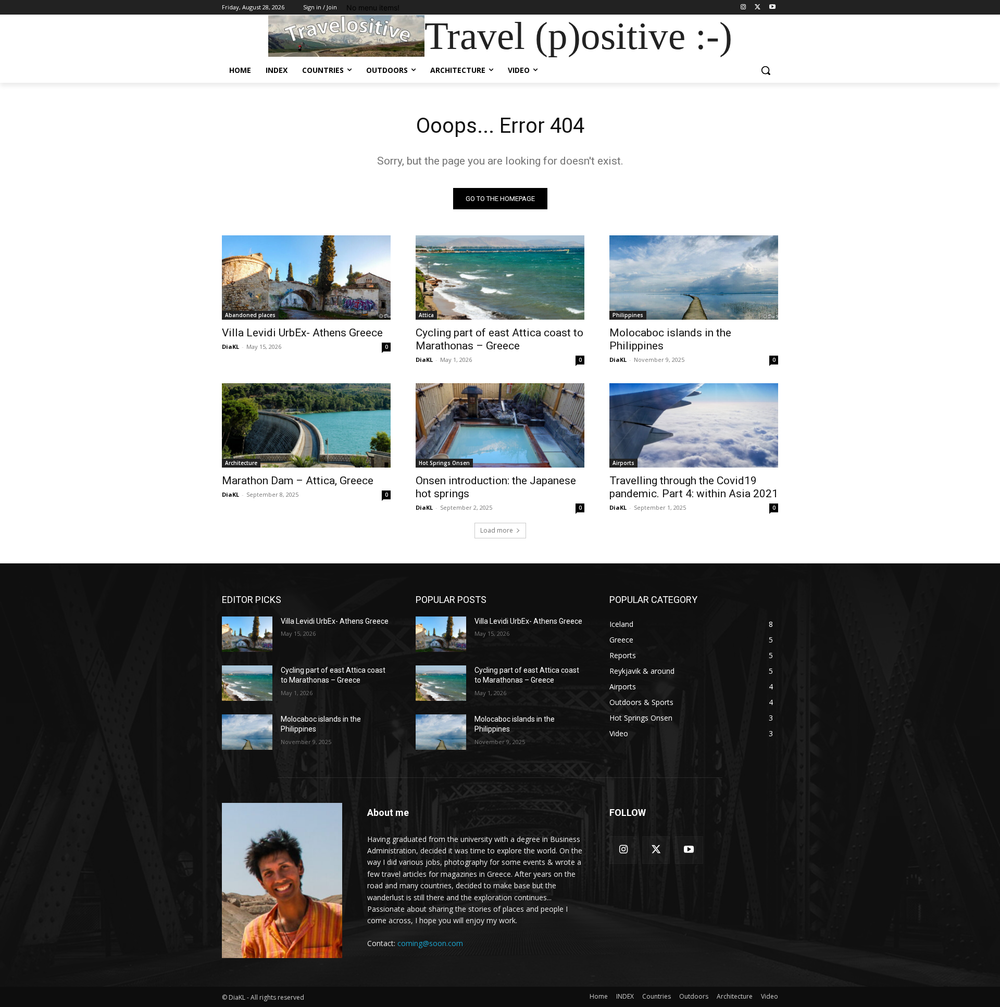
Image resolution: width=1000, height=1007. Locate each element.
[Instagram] (743, 8)
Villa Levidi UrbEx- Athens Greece (302, 332)
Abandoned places (250, 315)
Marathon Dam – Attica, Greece (297, 480)
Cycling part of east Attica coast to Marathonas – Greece (499, 339)
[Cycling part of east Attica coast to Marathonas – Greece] (500, 277)
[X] (758, 8)
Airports (623, 463)
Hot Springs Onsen (444, 463)
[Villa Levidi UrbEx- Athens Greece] (306, 277)
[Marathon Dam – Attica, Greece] (306, 425)
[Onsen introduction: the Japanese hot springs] (500, 425)
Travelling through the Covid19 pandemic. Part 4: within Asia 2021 (693, 487)
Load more (496, 530)
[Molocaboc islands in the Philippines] (693, 277)
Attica (426, 315)
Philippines (627, 315)
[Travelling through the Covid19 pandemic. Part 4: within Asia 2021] (693, 425)
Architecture (241, 463)
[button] (765, 70)
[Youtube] (772, 8)
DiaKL (230, 346)
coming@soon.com (430, 943)
